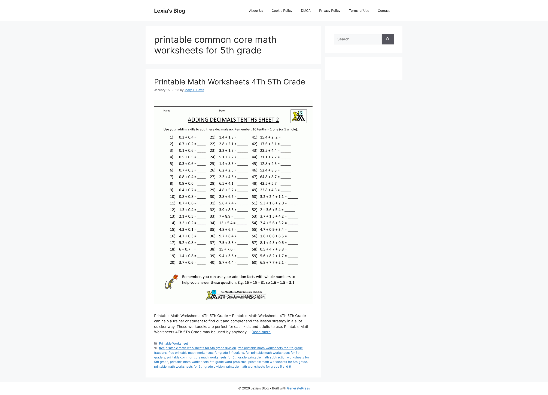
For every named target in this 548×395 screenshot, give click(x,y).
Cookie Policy (282, 11)
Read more (261, 332)
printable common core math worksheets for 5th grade (207, 357)
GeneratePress (298, 388)
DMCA (306, 11)
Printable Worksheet (173, 343)
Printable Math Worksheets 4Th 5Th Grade (229, 81)
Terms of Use (359, 11)
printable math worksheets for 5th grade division (189, 366)
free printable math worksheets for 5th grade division (197, 348)
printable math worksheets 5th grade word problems (208, 362)
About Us (256, 11)
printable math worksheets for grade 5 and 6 (258, 366)
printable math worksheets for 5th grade (277, 362)
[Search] (388, 39)
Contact (384, 11)
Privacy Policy (329, 11)
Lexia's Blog (169, 10)
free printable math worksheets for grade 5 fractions (206, 352)
